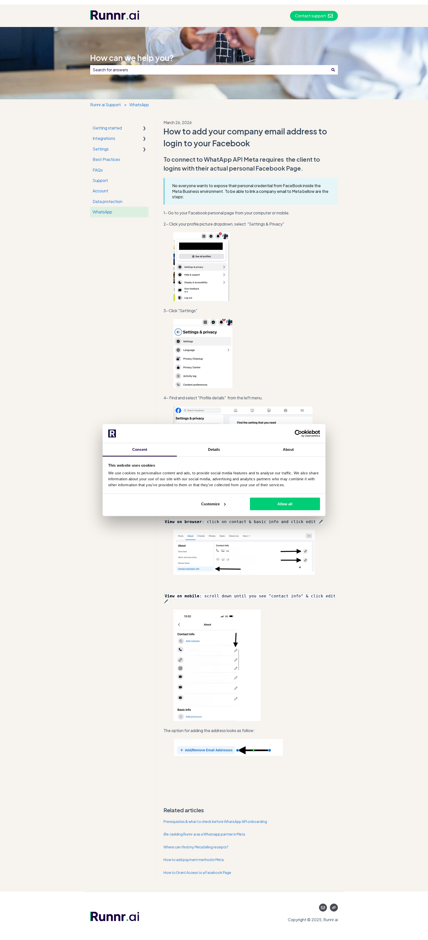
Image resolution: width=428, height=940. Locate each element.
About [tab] (288, 449)
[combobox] (209, 70)
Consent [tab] (139, 449)
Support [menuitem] (100, 180)
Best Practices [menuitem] (106, 159)
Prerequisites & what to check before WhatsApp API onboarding (215, 821)
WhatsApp (139, 104)
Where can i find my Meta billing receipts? (195, 847)
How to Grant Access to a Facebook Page (197, 872)
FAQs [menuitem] (98, 170)
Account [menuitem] (100, 190)
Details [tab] (214, 449)
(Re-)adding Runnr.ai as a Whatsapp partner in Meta (204, 834)
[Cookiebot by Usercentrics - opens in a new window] (298, 433)
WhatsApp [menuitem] (102, 211)
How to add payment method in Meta (193, 859)
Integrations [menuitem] (104, 138)
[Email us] (323, 908)
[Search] (333, 70)
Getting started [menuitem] (107, 127)
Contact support (310, 15)
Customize (210, 504)
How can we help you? (132, 58)
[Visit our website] (334, 908)
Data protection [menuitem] (107, 201)
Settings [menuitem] (101, 149)
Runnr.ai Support (105, 104)
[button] (144, 128)
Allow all (284, 504)
